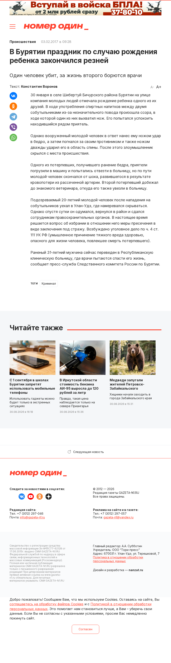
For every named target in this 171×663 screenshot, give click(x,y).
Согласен (85, 629)
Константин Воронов (39, 86)
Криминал (49, 283)
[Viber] (13, 127)
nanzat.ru (136, 570)
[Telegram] (13, 116)
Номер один (56, 27)
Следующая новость (88, 452)
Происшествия (23, 42)
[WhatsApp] (13, 137)
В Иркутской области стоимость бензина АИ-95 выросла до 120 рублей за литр (79, 386)
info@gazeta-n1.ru (32, 517)
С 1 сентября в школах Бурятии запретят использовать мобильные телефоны (32, 386)
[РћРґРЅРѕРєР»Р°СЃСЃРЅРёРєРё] (13, 106)
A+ (158, 86)
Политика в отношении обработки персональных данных (118, 559)
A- (152, 87)
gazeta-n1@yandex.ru (118, 517)
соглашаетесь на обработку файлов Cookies (46, 604)
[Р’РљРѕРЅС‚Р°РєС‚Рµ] (13, 96)
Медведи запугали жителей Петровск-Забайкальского (127, 384)
